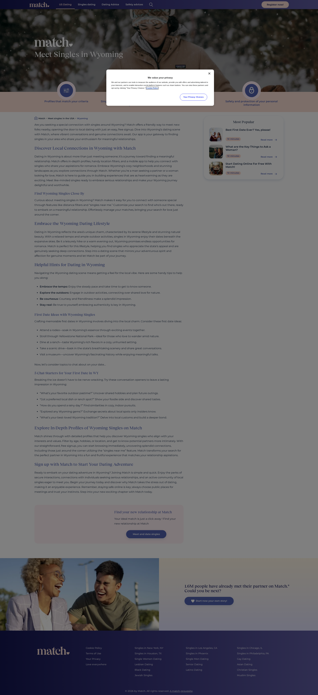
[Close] (209, 73)
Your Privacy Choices (193, 97)
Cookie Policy (152, 88)
